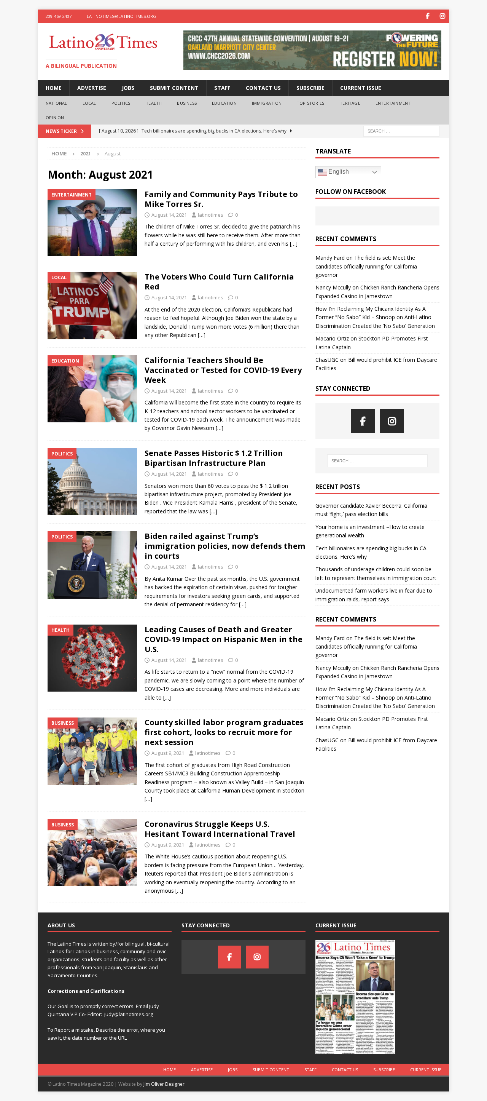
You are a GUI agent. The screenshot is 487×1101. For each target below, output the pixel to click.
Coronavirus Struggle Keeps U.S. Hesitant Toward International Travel (220, 829)
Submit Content (174, 87)
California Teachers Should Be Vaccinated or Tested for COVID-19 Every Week (223, 370)
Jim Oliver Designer (164, 1084)
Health (153, 103)
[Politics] (92, 482)
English (338, 171)
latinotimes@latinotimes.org (121, 16)
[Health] (92, 658)
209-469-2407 (59, 16)
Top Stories (310, 103)
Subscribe (310, 87)
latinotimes (210, 214)
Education (224, 103)
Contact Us (263, 87)
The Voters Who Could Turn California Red (219, 282)
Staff (222, 87)
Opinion (55, 117)
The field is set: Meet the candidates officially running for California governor (366, 266)
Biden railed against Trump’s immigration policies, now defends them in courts (225, 546)
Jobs (128, 87)
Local (89, 103)
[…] (294, 243)
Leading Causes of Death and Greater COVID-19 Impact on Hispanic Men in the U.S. (223, 639)
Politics (121, 103)
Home (54, 87)
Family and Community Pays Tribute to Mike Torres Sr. (221, 199)
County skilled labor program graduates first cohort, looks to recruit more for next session (224, 732)
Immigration (267, 103)
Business (187, 103)
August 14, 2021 (169, 214)
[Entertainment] (92, 223)
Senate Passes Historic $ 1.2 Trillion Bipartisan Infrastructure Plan (214, 458)
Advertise (91, 87)
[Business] (92, 751)
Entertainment (393, 103)
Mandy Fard (330, 257)
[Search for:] (401, 130)
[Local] (92, 305)
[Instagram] (442, 16)
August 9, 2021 (167, 752)
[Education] (92, 389)
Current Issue (360, 87)
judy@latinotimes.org (128, 1014)
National (56, 103)
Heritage (349, 103)
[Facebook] (427, 16)
